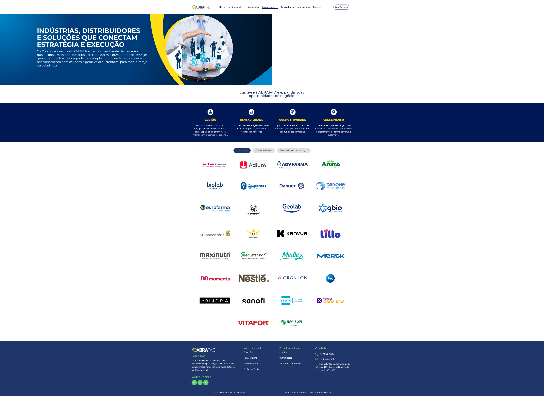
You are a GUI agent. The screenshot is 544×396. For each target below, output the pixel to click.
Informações (303, 7)
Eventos (317, 7)
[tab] (242, 150)
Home (222, 7)
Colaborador (268, 7)
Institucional (235, 7)
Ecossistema (287, 7)
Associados (253, 7)
